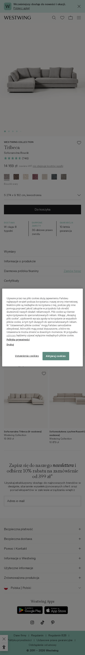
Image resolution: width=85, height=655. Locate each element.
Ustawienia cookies (27, 355)
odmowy (11, 335)
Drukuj (10, 344)
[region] (42, 327)
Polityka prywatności (18, 339)
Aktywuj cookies (56, 356)
